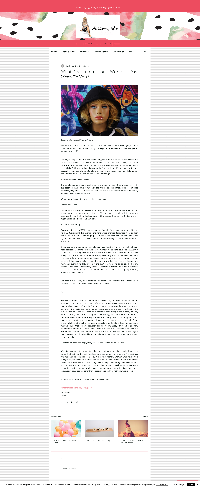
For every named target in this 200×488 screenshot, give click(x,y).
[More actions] (137, 66)
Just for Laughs (119, 51)
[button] (145, 51)
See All (145, 416)
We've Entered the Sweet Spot (65, 442)
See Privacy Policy (162, 485)
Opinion (64, 396)
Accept (191, 485)
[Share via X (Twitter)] (67, 402)
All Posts (54, 51)
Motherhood (84, 51)
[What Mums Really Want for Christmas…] (133, 428)
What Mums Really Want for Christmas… (132, 442)
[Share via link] (77, 402)
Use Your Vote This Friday (98, 441)
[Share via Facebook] (62, 402)
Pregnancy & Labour (69, 51)
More (130, 51)
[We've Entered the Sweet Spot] (66, 428)
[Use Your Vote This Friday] (99, 428)
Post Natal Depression (101, 51)
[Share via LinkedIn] (72, 402)
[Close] (197, 484)
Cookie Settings (179, 485)
